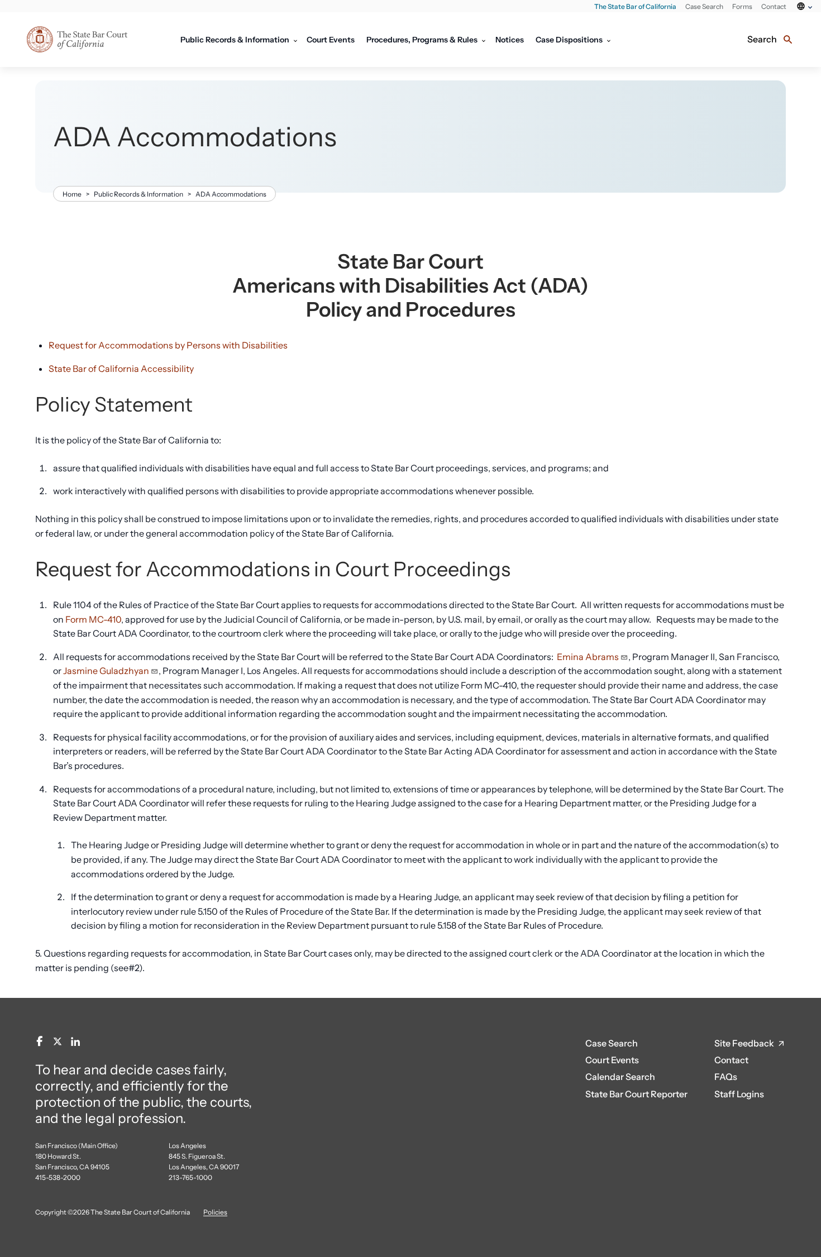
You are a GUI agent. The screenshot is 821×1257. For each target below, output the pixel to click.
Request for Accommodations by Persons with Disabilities (168, 345)
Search (762, 39)
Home (72, 194)
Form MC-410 (93, 619)
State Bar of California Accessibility (121, 368)
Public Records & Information (138, 194)
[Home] (95, 39)
